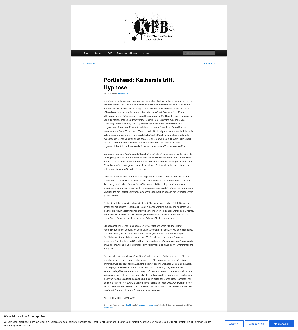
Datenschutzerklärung (127, 53)
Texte (86, 53)
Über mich (98, 53)
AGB (110, 53)
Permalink (108, 307)
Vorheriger (89, 63)
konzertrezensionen (147, 304)
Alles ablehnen (256, 323)
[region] (149, 321)
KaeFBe (129, 304)
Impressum (147, 53)
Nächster (209, 63)
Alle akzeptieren (282, 323)
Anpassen (234, 323)
